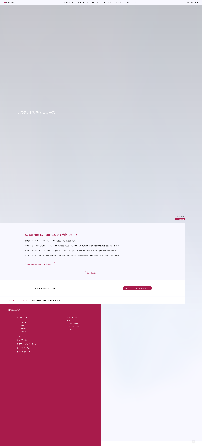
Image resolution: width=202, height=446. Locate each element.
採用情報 (23, 331)
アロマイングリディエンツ (27, 344)
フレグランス (22, 340)
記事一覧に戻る (91, 273)
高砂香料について (23, 317)
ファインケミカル (23, 348)
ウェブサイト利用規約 (73, 323)
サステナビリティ (23, 352)
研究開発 (23, 328)
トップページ (12, 300)
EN (198, 2)
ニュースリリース (24, 300)
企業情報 (23, 322)
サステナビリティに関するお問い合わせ (136, 288)
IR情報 (22, 325)
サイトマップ (70, 329)
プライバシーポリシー (73, 326)
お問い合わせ (70, 320)
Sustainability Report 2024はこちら (39, 264)
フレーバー (21, 336)
